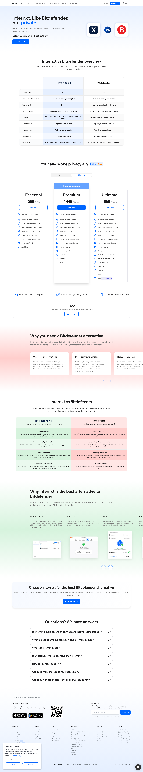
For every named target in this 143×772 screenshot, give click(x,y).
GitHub (54, 735)
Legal (36, 737)
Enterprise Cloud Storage (57, 3)
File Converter (101, 739)
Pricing (30, 3)
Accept (31, 764)
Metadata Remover (102, 740)
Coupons (73, 750)
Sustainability (38, 739)
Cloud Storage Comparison (78, 731)
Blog (72, 729)
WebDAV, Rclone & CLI (77, 746)
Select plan (71, 314)
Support (54, 733)
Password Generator (102, 737)
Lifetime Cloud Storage (124, 739)
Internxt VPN (16, 735)
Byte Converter (101, 729)
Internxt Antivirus (17, 731)
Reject (13, 764)
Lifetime (81, 175)
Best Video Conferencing (78, 735)
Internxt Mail (17, 740)
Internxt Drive (16, 729)
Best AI (73, 737)
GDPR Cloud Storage (123, 733)
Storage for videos (123, 735)
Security (37, 733)
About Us (37, 729)
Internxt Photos (18, 743)
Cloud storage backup (124, 731)
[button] (138, 767)
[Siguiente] (110, 381)
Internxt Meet (16, 739)
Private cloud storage (123, 729)
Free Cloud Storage (123, 740)
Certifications (75, 754)
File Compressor (101, 742)
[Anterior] (103, 381)
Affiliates (54, 737)
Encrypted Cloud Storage (19, 697)
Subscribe (125, 712)
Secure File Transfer (123, 742)
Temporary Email (101, 731)
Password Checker (102, 733)
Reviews (73, 752)
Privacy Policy (16, 756)
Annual (61, 175)
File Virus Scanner (101, 735)
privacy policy (114, 717)
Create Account (56, 729)
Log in (106, 3)
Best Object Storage (76, 739)
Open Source (38, 735)
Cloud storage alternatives (78, 733)
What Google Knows (76, 744)
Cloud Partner (56, 740)
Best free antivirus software (78, 740)
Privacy (37, 731)
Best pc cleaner (75, 742)
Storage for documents (124, 737)
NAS (72, 748)
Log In (53, 731)
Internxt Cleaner (16, 737)
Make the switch (21, 42)
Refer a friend (56, 739)
